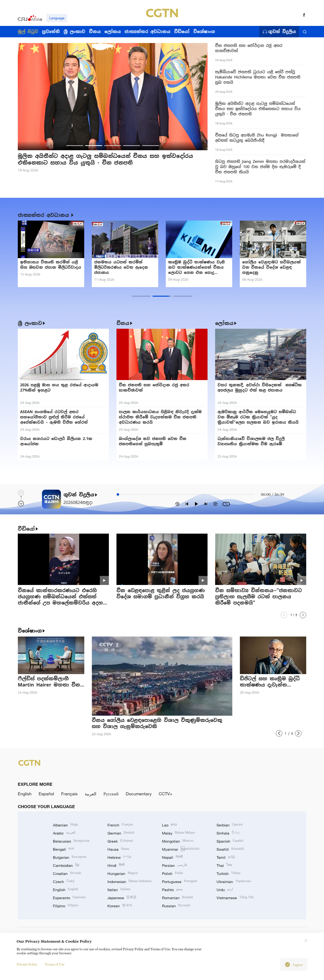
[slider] (118, 494)
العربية (90, 793)
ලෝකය (224, 323)
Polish (172, 873)
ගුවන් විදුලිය (282, 31)
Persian (174, 865)
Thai (224, 865)
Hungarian (122, 873)
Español (46, 793)
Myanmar (180, 849)
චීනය (122, 323)
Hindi (116, 865)
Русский (111, 793)
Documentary (139, 793)
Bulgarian (69, 857)
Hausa (118, 849)
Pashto (172, 889)
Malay (178, 833)
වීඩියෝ (26, 529)
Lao (169, 825)
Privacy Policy (27, 964)
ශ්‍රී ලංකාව (30, 323)
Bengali (63, 849)
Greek (120, 841)
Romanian (177, 897)
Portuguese (179, 881)
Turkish (229, 873)
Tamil (226, 857)
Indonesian (129, 881)
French (120, 825)
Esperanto (69, 897)
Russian (176, 905)
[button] (74, 145)
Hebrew (119, 857)
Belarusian (71, 841)
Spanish (230, 841)
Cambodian (66, 865)
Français (69, 793)
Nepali (172, 857)
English (25, 793)
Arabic (64, 833)
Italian (118, 889)
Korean (119, 905)
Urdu (225, 889)
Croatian (67, 873)
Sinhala (228, 833)
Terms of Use (55, 964)
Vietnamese (235, 897)
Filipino (65, 905)
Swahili (230, 849)
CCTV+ (165, 793)
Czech (63, 881)
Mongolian (178, 841)
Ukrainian (234, 881)
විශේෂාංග (30, 631)
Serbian (230, 825)
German (120, 833)
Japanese (121, 897)
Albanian (65, 825)
